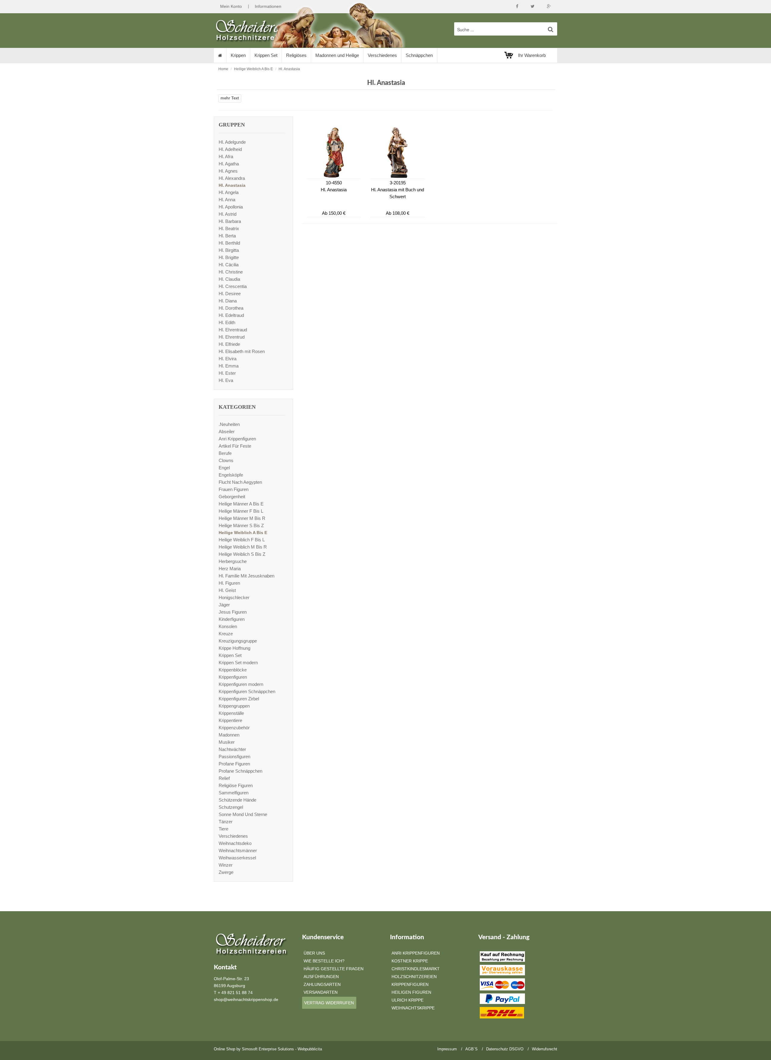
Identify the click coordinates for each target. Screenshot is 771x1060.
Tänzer (226, 821)
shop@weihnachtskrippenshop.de (246, 999)
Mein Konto (231, 6)
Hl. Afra (226, 156)
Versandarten (321, 992)
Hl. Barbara (230, 221)
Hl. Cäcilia (229, 264)
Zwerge (226, 872)
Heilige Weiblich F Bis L (242, 539)
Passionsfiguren (234, 756)
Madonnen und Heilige (337, 55)
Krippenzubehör (234, 727)
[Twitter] (533, 6)
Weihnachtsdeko (235, 843)
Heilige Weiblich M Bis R (243, 546)
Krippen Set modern (238, 662)
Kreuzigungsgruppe (238, 640)
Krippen (238, 55)
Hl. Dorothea (231, 308)
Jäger (224, 604)
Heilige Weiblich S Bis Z (242, 554)
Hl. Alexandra (232, 178)
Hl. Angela (229, 192)
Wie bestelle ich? (324, 960)
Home (223, 69)
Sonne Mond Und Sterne (243, 814)
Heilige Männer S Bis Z (241, 525)
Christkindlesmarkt (416, 968)
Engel (224, 467)
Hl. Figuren (229, 583)
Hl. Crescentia (233, 286)
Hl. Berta (227, 235)
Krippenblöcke (233, 669)
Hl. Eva (226, 380)
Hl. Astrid (227, 214)
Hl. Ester (227, 373)
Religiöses (296, 55)
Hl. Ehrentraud (233, 329)
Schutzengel (231, 807)
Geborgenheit (232, 496)
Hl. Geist (227, 590)
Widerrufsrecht (544, 1049)
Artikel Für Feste (235, 446)
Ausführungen (321, 976)
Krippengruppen (234, 705)
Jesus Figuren (233, 611)
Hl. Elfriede (229, 344)
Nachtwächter (232, 749)
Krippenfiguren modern (241, 684)
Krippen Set (265, 55)
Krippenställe (231, 713)
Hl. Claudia (229, 279)
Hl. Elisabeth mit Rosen (242, 351)
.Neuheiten (229, 424)
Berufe (225, 453)
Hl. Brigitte (229, 257)
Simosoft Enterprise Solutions (268, 1049)
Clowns (226, 460)
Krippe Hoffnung (234, 648)
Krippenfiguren (233, 677)
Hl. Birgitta (229, 250)
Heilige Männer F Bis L (241, 511)
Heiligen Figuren (411, 992)
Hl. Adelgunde (232, 142)
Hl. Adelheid (230, 149)
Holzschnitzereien (414, 976)
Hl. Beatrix (229, 228)
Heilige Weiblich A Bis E (253, 69)
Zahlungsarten (322, 984)
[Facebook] (517, 6)
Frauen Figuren (233, 489)
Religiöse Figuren (236, 785)
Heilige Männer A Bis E (241, 503)
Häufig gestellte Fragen (334, 968)
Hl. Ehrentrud (232, 336)
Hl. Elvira (227, 358)
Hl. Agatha (229, 163)
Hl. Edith (227, 322)
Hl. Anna (227, 199)
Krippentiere (230, 720)
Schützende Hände (237, 799)
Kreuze (226, 633)
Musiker (227, 742)
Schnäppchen (419, 55)
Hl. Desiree (230, 293)
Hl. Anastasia (289, 69)
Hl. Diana (228, 300)
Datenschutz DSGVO (504, 1049)
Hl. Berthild (229, 242)
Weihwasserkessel (237, 857)
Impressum (447, 1049)
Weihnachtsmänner (238, 850)
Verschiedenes (382, 55)
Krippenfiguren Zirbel (239, 698)
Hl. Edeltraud (231, 315)
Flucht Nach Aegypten (240, 482)
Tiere (223, 828)
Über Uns (314, 953)
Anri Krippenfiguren (237, 438)
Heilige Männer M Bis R (242, 518)
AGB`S (471, 1049)
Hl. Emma (229, 365)
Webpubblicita (310, 1049)
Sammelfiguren (233, 792)
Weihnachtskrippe (413, 1007)
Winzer (226, 865)
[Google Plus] (549, 6)
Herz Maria (230, 568)
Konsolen (228, 626)
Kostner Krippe (410, 960)
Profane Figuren (234, 763)
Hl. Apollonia (231, 206)
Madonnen (229, 734)
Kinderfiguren (232, 619)
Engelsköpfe (231, 474)
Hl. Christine (231, 271)
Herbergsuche (233, 561)
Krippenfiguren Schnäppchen (247, 691)
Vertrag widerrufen (329, 1002)
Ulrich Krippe (407, 1000)
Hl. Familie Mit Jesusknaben (246, 575)
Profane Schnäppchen (240, 771)
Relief (224, 778)
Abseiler (227, 431)
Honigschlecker (234, 597)
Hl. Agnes (228, 171)
